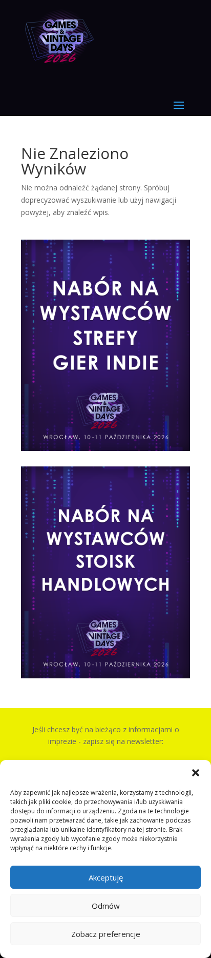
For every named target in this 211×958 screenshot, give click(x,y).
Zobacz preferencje (105, 934)
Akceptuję (106, 877)
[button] (196, 773)
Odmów (106, 906)
